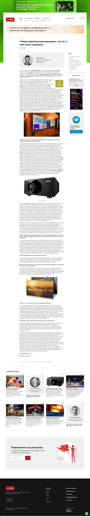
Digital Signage (72, 56)
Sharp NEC (71, 58)
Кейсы (29, 20)
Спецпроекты (43, 20)
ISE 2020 (78, 56)
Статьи (33, 20)
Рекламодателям (70, 18)
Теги (49, 20)
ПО (82, 64)
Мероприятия (37, 18)
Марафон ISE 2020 (77, 62)
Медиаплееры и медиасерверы (74, 64)
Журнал (21, 18)
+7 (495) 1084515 (9, 499)
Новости (20, 20)
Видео (38, 20)
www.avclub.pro (27, 355)
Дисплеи (70, 62)
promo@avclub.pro (10, 501)
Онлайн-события (28, 18)
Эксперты (45, 18)
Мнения (25, 20)
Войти (70, 500)
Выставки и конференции (73, 60)
